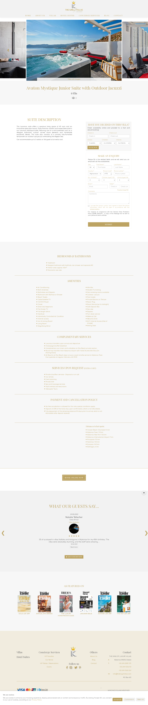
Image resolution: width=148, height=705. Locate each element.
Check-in (90, 133)
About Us (40, 15)
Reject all (140, 699)
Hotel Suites (67, 15)
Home (28, 15)
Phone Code (107, 171)
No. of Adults (92, 177)
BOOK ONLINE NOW (74, 477)
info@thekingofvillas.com (122, 674)
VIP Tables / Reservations (49, 663)
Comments (91, 191)
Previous (8, 50)
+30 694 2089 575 (125, 663)
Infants (118, 140)
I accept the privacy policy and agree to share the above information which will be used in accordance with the (109, 207)
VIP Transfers (49, 656)
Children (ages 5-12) (108, 177)
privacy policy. (94, 209)
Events (49, 667)
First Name (100, 164)
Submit (108, 224)
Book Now (93, 147)
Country (91, 171)
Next (137, 50)
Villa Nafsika (74, 522)
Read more (74, 547)
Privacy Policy (37, 700)
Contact (118, 15)
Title (89, 164)
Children (105, 140)
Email (90, 184)
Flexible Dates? (122, 190)
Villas (52, 15)
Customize (129, 699)
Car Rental (49, 660)
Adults (89, 140)
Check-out (113, 133)
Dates (112, 184)
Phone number (119, 171)
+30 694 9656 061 (125, 670)
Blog (106, 15)
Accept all (117, 699)
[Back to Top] (144, 493)
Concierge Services (89, 15)
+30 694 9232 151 (125, 667)
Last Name (118, 164)
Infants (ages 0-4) (122, 177)
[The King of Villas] (74, 6)
